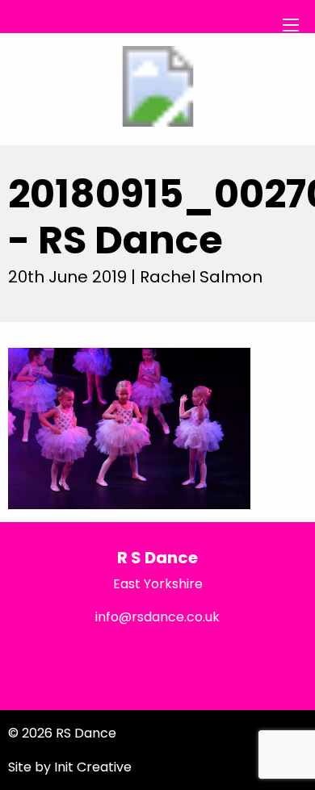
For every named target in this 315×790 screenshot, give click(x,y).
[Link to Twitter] (157, 658)
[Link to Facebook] (52, 658)
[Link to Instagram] (262, 658)
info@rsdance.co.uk (157, 617)
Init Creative (93, 767)
